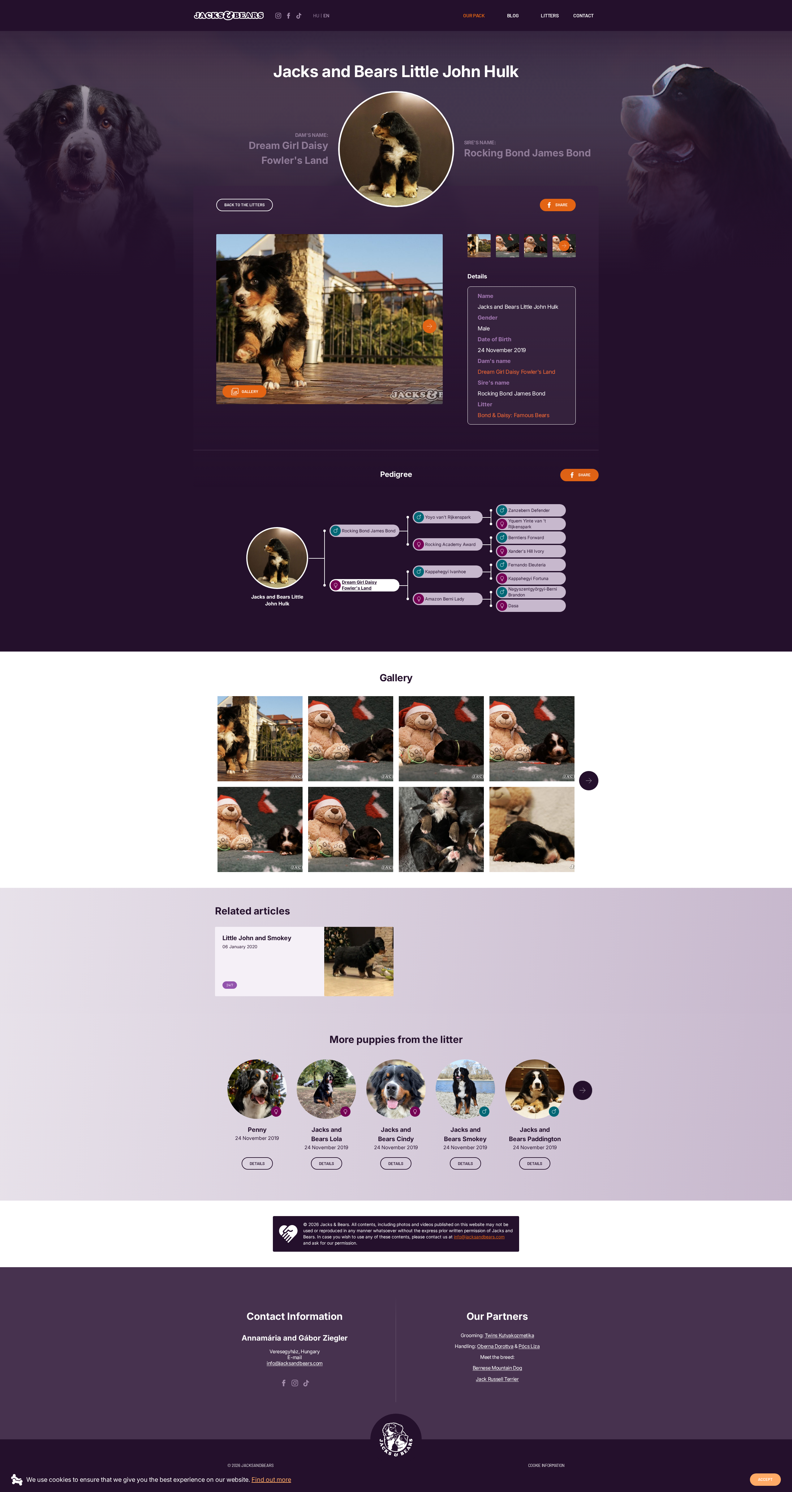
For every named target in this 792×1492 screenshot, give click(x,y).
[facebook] (288, 15)
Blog (513, 15)
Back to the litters (244, 204)
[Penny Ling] (257, 1114)
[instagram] (278, 15)
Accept (765, 1479)
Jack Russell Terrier (497, 1379)
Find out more (271, 1479)
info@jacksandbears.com (479, 1236)
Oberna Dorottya (495, 1346)
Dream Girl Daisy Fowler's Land (516, 372)
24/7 (229, 985)
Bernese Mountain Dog (497, 1368)
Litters (549, 15)
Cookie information (546, 1465)
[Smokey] (465, 1114)
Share (561, 204)
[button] (564, 245)
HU (316, 15)
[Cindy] (396, 1114)
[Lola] (326, 1114)
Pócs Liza (529, 1346)
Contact (583, 15)
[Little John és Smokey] (304, 961)
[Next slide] (430, 326)
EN (326, 15)
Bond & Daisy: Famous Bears (513, 415)
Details (257, 1163)
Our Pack (473, 15)
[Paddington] (535, 1114)
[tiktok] (299, 15)
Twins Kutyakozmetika (509, 1335)
